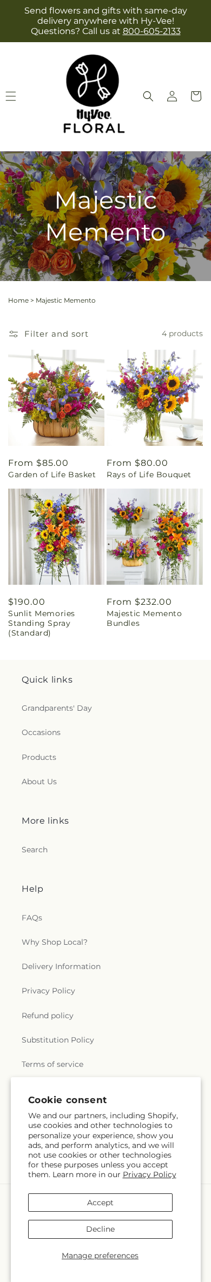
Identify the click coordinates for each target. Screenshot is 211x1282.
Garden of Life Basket (52, 474)
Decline (100, 1229)
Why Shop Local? (55, 942)
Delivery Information (61, 966)
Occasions (41, 732)
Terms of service (52, 1064)
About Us (39, 781)
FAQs (32, 918)
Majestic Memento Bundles (144, 618)
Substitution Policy (58, 1040)
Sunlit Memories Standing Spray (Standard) (41, 623)
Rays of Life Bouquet (149, 474)
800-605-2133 (152, 31)
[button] (148, 96)
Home (18, 300)
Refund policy (48, 1015)
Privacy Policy (149, 1174)
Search (35, 849)
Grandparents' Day (57, 708)
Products (39, 757)
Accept (100, 1202)
